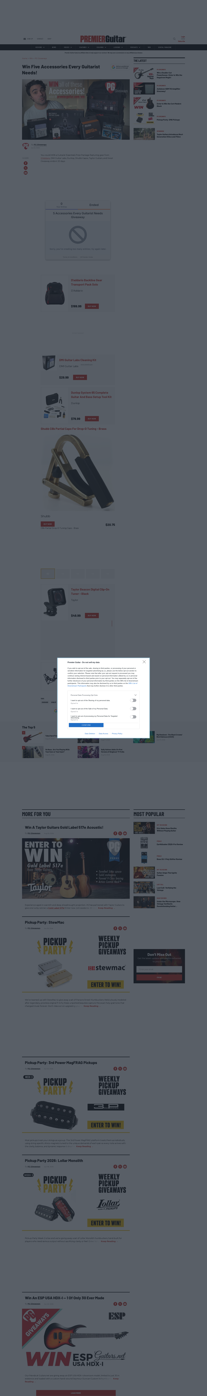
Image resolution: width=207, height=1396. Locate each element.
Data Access (103, 734)
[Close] (145, 662)
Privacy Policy (117, 734)
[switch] (133, 700)
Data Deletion (90, 734)
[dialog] (103, 698)
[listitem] (103, 695)
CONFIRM (86, 725)
